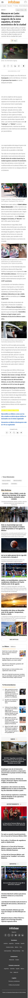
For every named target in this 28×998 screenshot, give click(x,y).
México (3, 10)
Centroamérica (7, 950)
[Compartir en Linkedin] (15, 66)
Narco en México (6, 480)
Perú (21, 947)
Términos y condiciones (14, 981)
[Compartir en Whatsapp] (4, 66)
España (22, 943)
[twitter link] (9, 935)
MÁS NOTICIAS (14, 639)
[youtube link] (15, 935)
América (6, 943)
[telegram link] (19, 935)
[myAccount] (25, 2)
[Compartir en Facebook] (8, 66)
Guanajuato (5, 483)
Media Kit (16, 972)
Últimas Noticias (16, 950)
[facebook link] (5, 935)
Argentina (11, 943)
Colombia (17, 943)
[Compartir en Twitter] (11, 66)
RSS (23, 950)
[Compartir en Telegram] (18, 66)
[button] (2, 2)
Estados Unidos (10, 947)
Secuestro (6, 5)
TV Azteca (12, 5)
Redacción (11, 959)
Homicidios (14, 483)
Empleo (17, 959)
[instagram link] (12, 935)
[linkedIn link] (22, 935)
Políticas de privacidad (14, 985)
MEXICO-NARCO (17, 480)
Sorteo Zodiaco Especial (21, 5)
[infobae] (14, 2)
